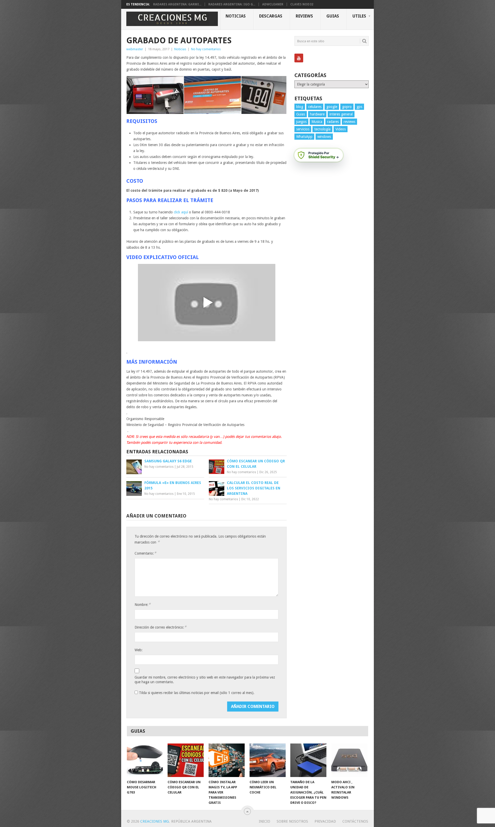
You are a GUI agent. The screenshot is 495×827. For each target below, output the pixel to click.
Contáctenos (355, 821)
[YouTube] (298, 58)
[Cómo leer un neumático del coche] (268, 760)
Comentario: (145, 553)
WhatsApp (304, 137)
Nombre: (143, 604)
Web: (139, 650)
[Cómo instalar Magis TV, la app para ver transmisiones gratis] (227, 760)
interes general (341, 114)
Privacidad (325, 821)
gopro (347, 107)
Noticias (236, 16)
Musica (316, 122)
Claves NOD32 (301, 4)
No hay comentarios (206, 49)
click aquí (181, 212)
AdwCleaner (272, 4)
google (331, 107)
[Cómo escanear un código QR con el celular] (186, 760)
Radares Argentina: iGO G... (231, 4)
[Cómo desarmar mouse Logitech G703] (145, 760)
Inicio (264, 821)
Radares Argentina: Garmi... (177, 4)
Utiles (359, 16)
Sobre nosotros (292, 821)
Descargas (270, 16)
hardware (317, 114)
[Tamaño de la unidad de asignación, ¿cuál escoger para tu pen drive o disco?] (308, 760)
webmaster (134, 49)
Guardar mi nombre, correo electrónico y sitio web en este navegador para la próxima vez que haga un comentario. (205, 679)
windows (324, 137)
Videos (340, 129)
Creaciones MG (154, 821)
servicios (302, 129)
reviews (349, 122)
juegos (301, 122)
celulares (314, 107)
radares (333, 122)
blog (299, 107)
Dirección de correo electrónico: (160, 627)
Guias (332, 16)
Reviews (304, 16)
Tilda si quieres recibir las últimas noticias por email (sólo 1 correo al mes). (196, 693)
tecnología (322, 129)
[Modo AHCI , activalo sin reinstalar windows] (349, 760)
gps (359, 107)
